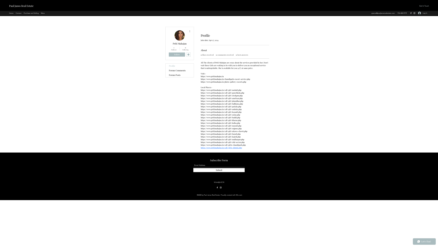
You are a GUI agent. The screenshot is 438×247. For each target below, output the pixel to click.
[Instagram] (414, 13)
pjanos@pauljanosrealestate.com (383, 13)
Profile (172, 65)
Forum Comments (177, 70)
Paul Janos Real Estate (21, 6)
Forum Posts (174, 75)
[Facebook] (411, 13)
